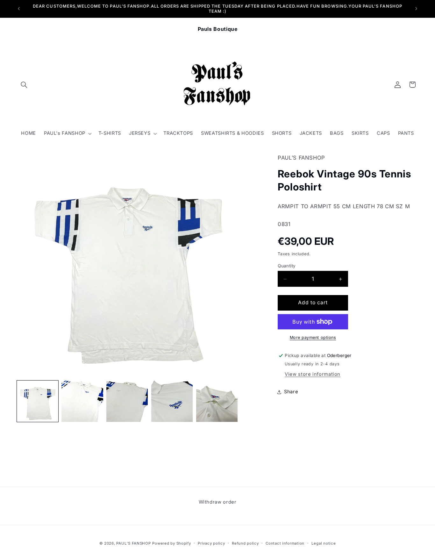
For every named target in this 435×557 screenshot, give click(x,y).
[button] (24, 84)
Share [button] (291, 392)
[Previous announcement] (19, 8)
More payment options (313, 337)
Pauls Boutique (218, 29)
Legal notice (323, 543)
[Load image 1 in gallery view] (37, 401)
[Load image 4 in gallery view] (172, 401)
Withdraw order (218, 502)
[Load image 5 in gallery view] (217, 401)
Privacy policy (211, 543)
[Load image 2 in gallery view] (82, 401)
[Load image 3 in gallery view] (127, 401)
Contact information (285, 543)
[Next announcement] (416, 8)
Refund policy (245, 543)
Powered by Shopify (171, 543)
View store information (312, 374)
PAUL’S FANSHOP (133, 543)
